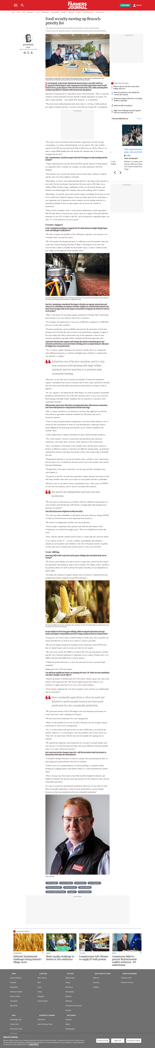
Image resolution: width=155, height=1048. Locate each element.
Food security (70, 887)
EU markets (80, 883)
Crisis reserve (66, 883)
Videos (67, 1024)
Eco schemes (94, 883)
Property (68, 996)
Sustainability (84, 892)
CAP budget (52, 883)
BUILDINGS (71, 12)
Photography (69, 1029)
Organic (72, 892)
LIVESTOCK (43, 973)
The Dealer (14, 1001)
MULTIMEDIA (71, 1015)
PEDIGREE (78, 12)
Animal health (43, 1001)
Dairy (39, 987)
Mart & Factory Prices (45, 1024)
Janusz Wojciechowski (56, 892)
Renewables (69, 992)
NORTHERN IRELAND (88, 12)
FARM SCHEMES (55, 12)
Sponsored (14, 1006)
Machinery (69, 987)
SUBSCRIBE (125, 5)
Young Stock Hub (16, 1029)
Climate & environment (73, 1006)
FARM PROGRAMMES (129, 973)
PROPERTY (64, 12)
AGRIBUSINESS (45, 12)
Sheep (40, 992)
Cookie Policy (33, 1044)
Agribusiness (70, 978)
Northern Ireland (16, 992)
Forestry (68, 1010)
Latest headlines (16, 978)
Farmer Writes (15, 996)
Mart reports (42, 978)
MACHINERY (30, 12)
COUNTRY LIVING (99, 12)
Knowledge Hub (15, 1020)
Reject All (117, 1040)
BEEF (13, 12)
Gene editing (85, 887)
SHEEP (23, 12)
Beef (39, 982)
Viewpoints (14, 987)
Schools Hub (14, 1024)
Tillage (67, 982)
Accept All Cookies (133, 1040)
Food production (54, 887)
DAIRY (18, 12)
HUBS (14, 1015)
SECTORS (70, 973)
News (28, 47)
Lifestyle (96, 987)
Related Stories (22, 931)
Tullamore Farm (126, 978)
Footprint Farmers (127, 982)
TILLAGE (38, 12)
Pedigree (41, 996)
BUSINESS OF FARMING (47, 1015)
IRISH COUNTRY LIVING (103, 973)
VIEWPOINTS (17, 953)
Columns (96, 982)
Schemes (13, 982)
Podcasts (68, 1020)
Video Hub (13, 1033)
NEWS (48, 953)
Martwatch (41, 1020)
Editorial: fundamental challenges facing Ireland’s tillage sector (27, 959)
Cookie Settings (102, 1040)
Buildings (68, 1001)
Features (96, 978)
